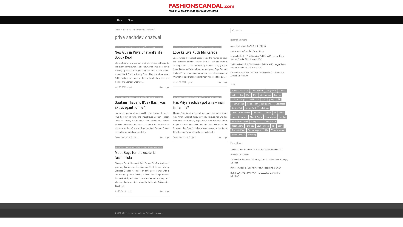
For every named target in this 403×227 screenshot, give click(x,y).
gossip (272, 99)
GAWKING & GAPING (256, 46)
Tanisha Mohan (278, 130)
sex (273, 126)
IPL (279, 99)
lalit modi (257, 112)
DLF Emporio (265, 95)
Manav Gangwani (239, 117)
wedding (252, 134)
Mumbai (282, 117)
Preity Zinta (256, 121)
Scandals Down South (254, 51)
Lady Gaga (264, 108)
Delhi (234, 95)
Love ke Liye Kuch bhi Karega (195, 52)
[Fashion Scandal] (201, 8)
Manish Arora (256, 117)
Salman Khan (263, 126)
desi (241, 95)
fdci (264, 99)
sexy (280, 126)
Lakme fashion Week (241, 112)
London (268, 112)
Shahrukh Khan (238, 130)
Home (120, 20)
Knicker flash (250, 108)
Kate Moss (280, 103)
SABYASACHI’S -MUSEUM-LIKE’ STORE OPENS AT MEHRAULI (256, 149)
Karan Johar (252, 103)
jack (130, 87)
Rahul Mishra (270, 121)
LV (275, 112)
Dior (248, 95)
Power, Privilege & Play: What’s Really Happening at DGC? (255, 167)
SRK (266, 130)
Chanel (282, 90)
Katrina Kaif (237, 108)
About (130, 20)
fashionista (254, 99)
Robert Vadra (237, 126)
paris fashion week (240, 121)
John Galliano (238, 103)
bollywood (271, 90)
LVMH (281, 112)
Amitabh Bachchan (240, 90)
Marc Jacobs (270, 117)
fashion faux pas (239, 99)
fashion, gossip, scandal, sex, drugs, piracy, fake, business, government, (139, 47)
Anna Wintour (257, 90)
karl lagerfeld (266, 103)
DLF (255, 95)
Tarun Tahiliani (238, 134)
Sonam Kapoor (254, 130)
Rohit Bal (250, 126)
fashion (277, 95)
